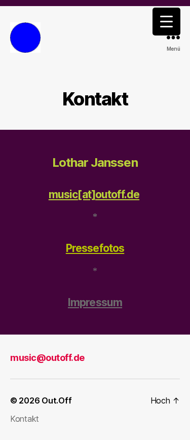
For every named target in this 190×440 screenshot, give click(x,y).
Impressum (95, 302)
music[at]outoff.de (94, 194)
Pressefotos (95, 248)
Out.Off (56, 400)
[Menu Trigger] (166, 21)
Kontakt (24, 419)
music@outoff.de (47, 357)
